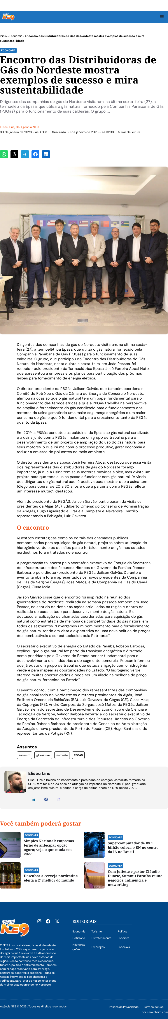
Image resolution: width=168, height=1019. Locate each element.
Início (3, 36)
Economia (15, 36)
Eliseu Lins (7, 127)
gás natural (43, 755)
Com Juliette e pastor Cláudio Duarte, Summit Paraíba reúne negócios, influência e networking (135, 878)
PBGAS (78, 755)
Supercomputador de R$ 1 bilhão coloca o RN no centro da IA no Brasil (133, 847)
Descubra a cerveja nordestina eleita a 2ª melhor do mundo (51, 878)
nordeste (62, 755)
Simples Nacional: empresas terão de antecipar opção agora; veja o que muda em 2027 (49, 847)
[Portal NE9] (8, 17)
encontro (24, 755)
